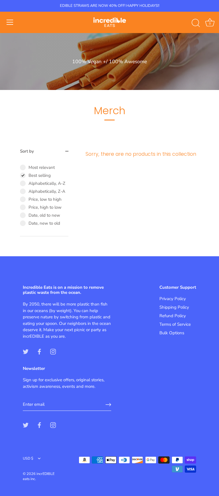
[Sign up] (108, 404)
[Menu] (10, 22)
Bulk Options (171, 333)
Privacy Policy (172, 299)
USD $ (28, 458)
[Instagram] (53, 351)
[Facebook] (39, 351)
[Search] (195, 23)
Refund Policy (172, 316)
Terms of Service (175, 324)
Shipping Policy (174, 307)
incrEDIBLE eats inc (38, 476)
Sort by (27, 151)
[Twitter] (26, 351)
